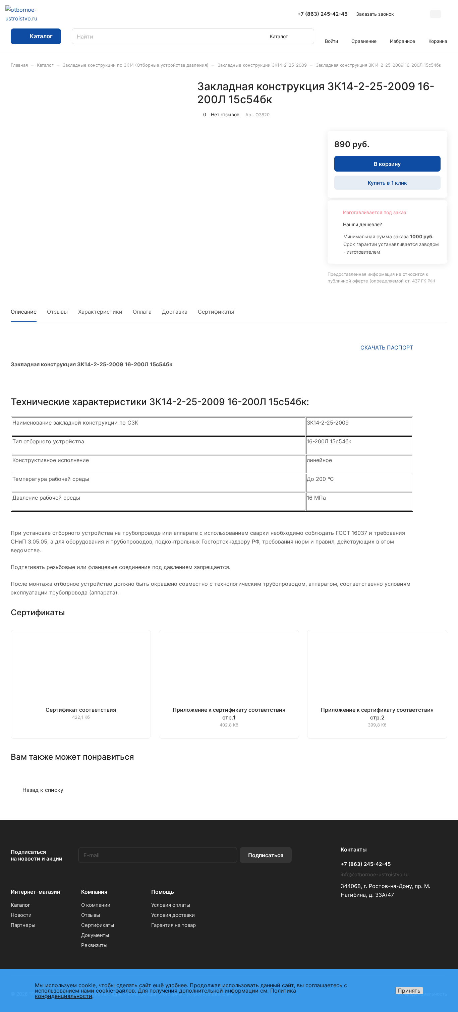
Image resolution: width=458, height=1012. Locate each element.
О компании (95, 905)
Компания (94, 891)
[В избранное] (410, 114)
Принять (409, 990)
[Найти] (305, 36)
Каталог (20, 905)
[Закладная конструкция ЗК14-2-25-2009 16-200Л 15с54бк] (131, 155)
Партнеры (23, 925)
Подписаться (265, 855)
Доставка (174, 311)
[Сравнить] (426, 114)
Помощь (162, 891)
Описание (24, 311)
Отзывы (57, 311)
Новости (21, 915)
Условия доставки (173, 915)
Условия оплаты (170, 905)
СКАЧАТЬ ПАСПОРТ (386, 347)
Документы (95, 935)
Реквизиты (94, 945)
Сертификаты (216, 311)
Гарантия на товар (173, 925)
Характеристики (100, 311)
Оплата (142, 311)
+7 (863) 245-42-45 (322, 14)
